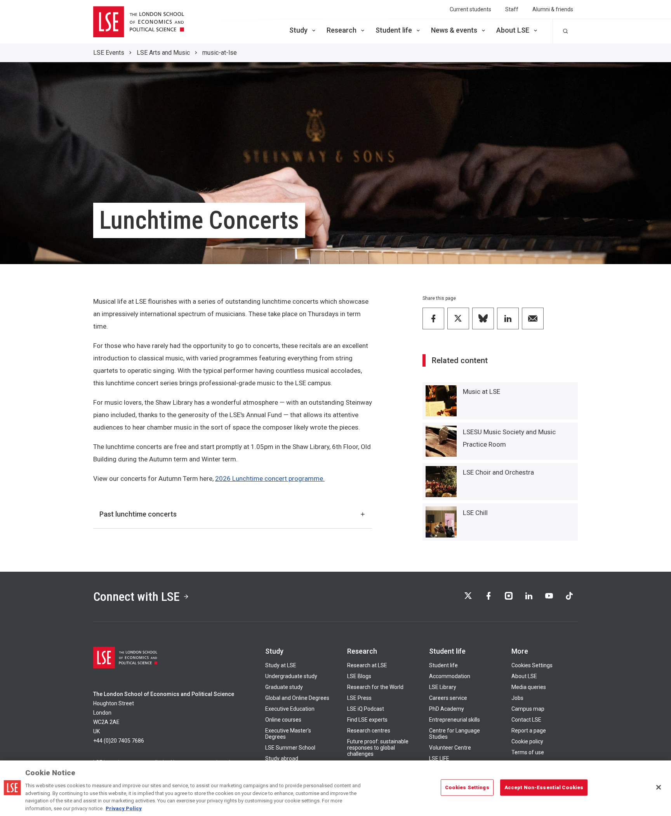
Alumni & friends (552, 9)
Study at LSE (280, 665)
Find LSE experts (367, 720)
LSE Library (442, 687)
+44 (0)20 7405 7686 (118, 741)
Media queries (528, 687)
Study (298, 30)
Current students (470, 9)
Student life (393, 30)
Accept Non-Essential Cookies (544, 787)
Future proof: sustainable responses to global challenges (378, 747)
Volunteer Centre (450, 748)
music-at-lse (219, 52)
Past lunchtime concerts (138, 514)
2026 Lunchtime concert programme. (270, 478)
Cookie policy (527, 741)
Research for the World (375, 687)
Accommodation (449, 676)
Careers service (448, 698)
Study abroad (281, 758)
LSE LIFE (439, 758)
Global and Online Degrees (297, 698)
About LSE (512, 30)
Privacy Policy (124, 808)
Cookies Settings (532, 665)
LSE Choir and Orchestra (498, 472)
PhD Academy (446, 709)
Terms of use (527, 752)
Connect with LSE (136, 596)
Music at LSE (481, 391)
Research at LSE (367, 665)
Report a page (528, 730)
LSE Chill (475, 513)
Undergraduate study (291, 676)
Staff (511, 9)
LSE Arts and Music (163, 52)
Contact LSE (526, 720)
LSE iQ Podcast (365, 709)
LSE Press (359, 698)
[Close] (658, 787)
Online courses (283, 720)
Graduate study (284, 687)
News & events (454, 30)
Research (341, 30)
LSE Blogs (359, 676)
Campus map (527, 709)
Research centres (368, 730)
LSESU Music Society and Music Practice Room (509, 438)
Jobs (517, 698)
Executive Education (290, 709)
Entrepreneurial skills (454, 720)
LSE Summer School (290, 748)
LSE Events (108, 52)
